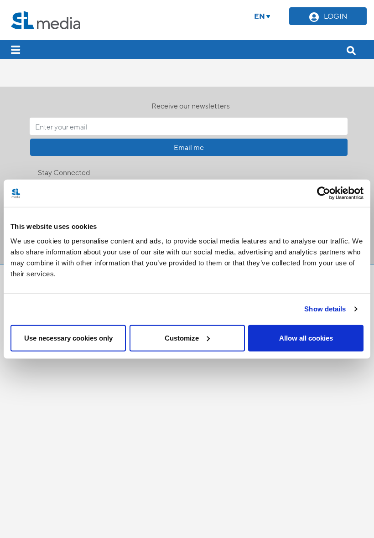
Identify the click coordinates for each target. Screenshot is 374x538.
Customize (182, 337)
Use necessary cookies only (68, 337)
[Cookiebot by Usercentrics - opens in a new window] (324, 193)
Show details (325, 309)
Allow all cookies (306, 337)
